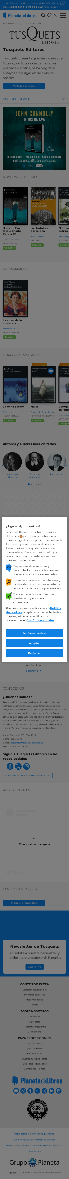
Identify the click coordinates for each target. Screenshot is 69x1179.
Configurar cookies (34, 633)
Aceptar (34, 642)
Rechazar (34, 653)
